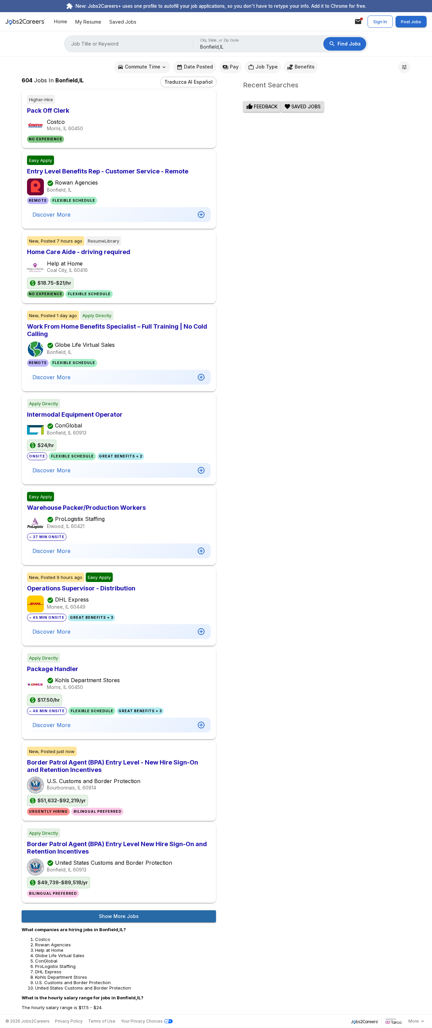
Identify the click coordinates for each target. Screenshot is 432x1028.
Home (60, 22)
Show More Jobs (119, 916)
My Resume (88, 22)
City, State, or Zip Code (219, 40)
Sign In (380, 21)
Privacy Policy (69, 1021)
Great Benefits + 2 (120, 456)
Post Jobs (411, 21)
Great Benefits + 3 (91, 617)
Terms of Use (101, 1021)
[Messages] (358, 21)
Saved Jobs (122, 22)
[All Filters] (404, 67)
